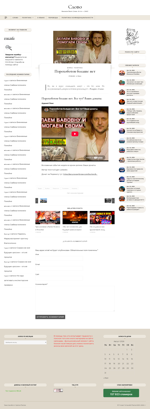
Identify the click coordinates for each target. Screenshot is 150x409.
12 (114, 359)
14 (123, 359)
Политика (26, 17)
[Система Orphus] (9, 50)
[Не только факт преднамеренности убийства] (110, 200)
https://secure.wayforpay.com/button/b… (80, 174)
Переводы (53, 17)
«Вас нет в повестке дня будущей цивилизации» (135, 102)
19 (114, 364)
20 (119, 364)
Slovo (79, 76)
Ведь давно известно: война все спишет (134, 150)
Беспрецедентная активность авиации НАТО (135, 199)
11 (109, 359)
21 (123, 364)
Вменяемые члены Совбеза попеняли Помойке (15, 85)
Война (70, 68)
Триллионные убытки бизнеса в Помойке (134, 73)
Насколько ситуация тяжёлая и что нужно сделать (134, 190)
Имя (37, 254)
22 (128, 364)
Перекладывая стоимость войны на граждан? (135, 208)
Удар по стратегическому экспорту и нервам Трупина (135, 180)
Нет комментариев (75, 193)
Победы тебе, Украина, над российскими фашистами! (134, 112)
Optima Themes (20, 405)
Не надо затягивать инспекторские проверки (16, 280)
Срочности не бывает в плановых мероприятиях (135, 131)
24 (105, 368)
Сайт (37, 274)
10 (105, 359)
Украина (74, 188)
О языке (41, 17)
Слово (75, 6)
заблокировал (121, 393)
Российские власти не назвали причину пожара (135, 141)
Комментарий (41, 284)
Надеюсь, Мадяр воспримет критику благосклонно (16, 238)
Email (37, 264)
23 (132, 364)
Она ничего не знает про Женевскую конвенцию (135, 83)
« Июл (105, 378)
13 (118, 359)
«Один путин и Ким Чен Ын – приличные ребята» (135, 160)
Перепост (56, 188)
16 (132, 359)
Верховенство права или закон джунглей (135, 170)
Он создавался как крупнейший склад (133, 121)
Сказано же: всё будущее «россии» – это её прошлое (17, 252)
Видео (40, 188)
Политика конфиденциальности (77, 17)
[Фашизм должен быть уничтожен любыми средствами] (40, 200)
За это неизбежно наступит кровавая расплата (133, 93)
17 (105, 364)
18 (110, 364)
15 (127, 359)
